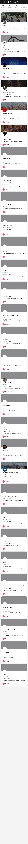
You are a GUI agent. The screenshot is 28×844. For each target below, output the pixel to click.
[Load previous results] (2, 10)
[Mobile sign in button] (26, 2)
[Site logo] (11, 2)
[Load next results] (26, 10)
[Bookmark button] (24, 32)
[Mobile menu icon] (1, 2)
